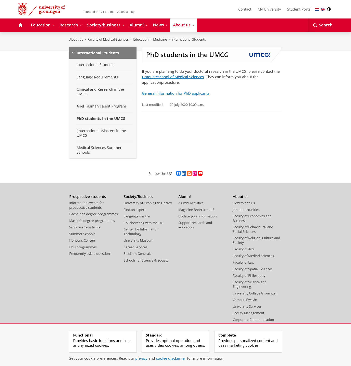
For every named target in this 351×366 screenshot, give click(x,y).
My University (269, 9)
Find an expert (135, 209)
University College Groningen (255, 293)
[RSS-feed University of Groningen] (189, 173)
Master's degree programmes (92, 220)
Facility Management (248, 313)
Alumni (184, 196)
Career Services (135, 247)
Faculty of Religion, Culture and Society (256, 240)
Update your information (197, 216)
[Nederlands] (317, 9)
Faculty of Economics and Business (252, 218)
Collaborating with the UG (143, 223)
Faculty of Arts (244, 249)
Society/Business (138, 196)
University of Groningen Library (148, 203)
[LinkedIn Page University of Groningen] (184, 173)
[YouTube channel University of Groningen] (200, 173)
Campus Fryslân (245, 300)
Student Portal (299, 9)
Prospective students (87, 196)
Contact (244, 9)
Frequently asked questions (90, 253)
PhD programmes (83, 247)
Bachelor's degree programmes (93, 214)
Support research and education (195, 225)
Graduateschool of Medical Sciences (173, 76)
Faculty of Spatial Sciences (253, 269)
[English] (323, 9)
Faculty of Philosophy (249, 275)
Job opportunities (246, 209)
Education (141, 39)
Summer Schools (82, 234)
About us (76, 39)
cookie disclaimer (171, 358)
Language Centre (137, 216)
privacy (141, 358)
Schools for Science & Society (146, 260)
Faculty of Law (243, 262)
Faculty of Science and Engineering (249, 284)
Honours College (82, 240)
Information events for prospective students (86, 205)
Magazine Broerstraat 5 (196, 209)
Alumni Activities (191, 203)
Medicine (160, 39)
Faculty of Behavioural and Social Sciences (253, 229)
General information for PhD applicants (175, 93)
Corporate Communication (253, 319)
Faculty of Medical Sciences (108, 39)
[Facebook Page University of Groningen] (178, 173)
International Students (188, 39)
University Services (247, 306)
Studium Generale (138, 253)
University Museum (138, 240)
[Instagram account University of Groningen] (195, 173)
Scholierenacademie (84, 227)
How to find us (244, 203)
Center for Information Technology (141, 231)
